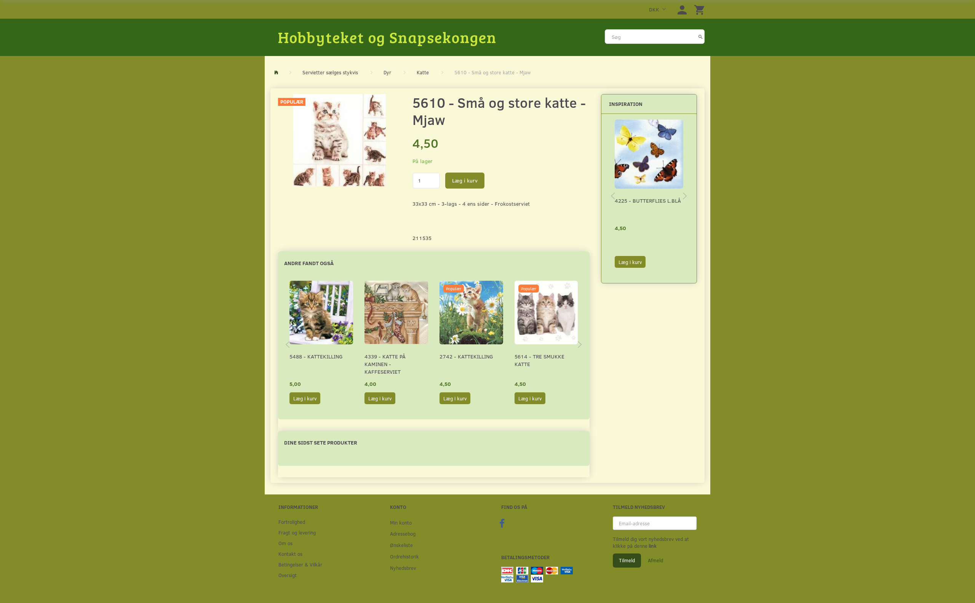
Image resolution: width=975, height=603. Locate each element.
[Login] (682, 9)
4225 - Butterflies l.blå (648, 200)
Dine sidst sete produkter (320, 442)
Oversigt (287, 575)
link (652, 545)
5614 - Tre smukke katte (539, 360)
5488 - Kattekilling (316, 356)
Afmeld (655, 560)
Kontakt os (290, 553)
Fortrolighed (291, 521)
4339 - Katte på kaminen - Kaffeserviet (385, 364)
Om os (285, 543)
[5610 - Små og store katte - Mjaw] (339, 140)
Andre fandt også (309, 263)
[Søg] (700, 36)
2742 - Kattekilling (466, 356)
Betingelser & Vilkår (300, 564)
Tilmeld (627, 560)
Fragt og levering (297, 532)
